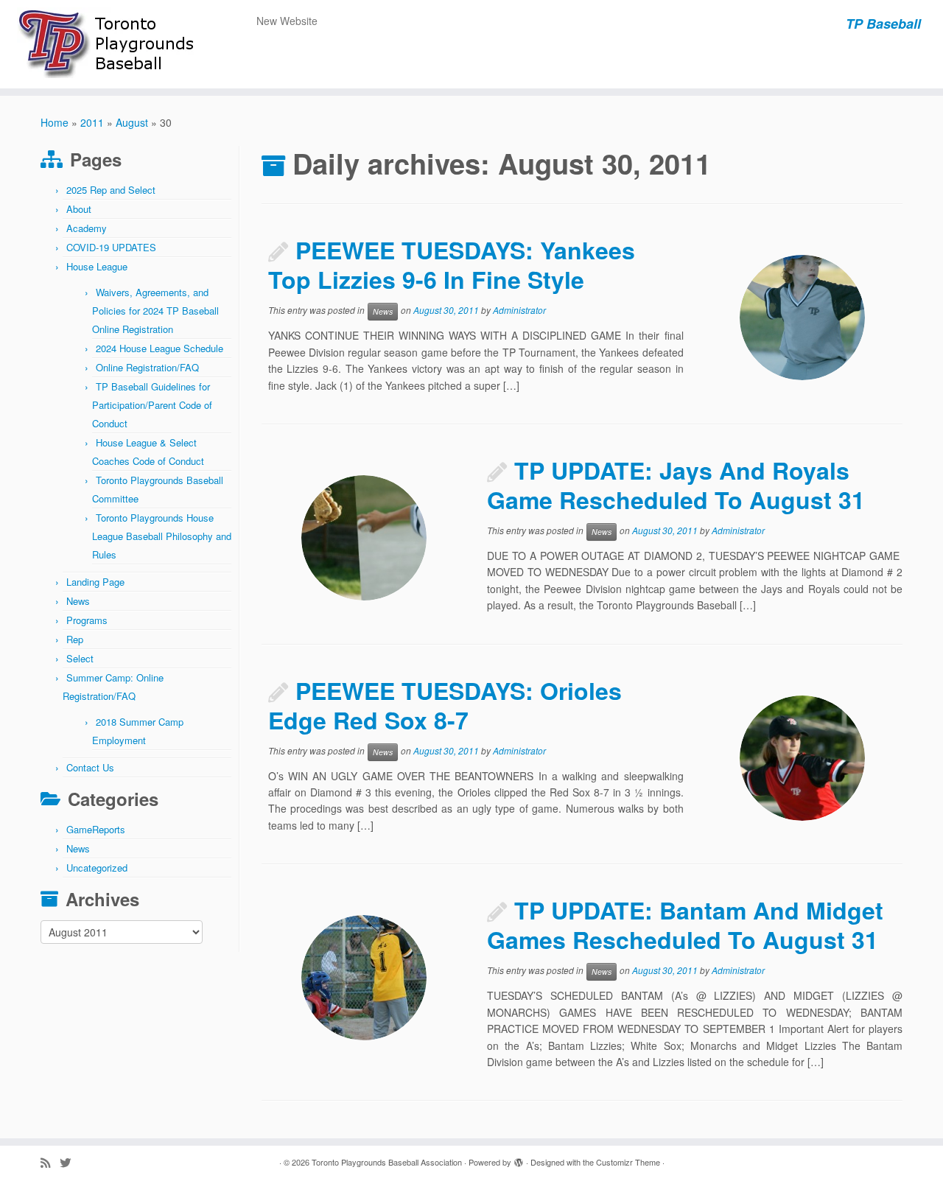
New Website (287, 20)
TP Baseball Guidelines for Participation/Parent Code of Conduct (152, 404)
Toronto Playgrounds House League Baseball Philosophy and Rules (161, 536)
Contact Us (90, 767)
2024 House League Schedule (159, 348)
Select (80, 658)
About (78, 209)
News (78, 601)
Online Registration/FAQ (147, 367)
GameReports (95, 829)
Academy (86, 228)
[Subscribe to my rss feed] (50, 1162)
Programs (87, 620)
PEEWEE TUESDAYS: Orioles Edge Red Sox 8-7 (445, 705)
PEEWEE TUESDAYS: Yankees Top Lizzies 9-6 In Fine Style (451, 264)
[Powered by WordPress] (518, 1159)
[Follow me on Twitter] (70, 1162)
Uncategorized (96, 868)
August (132, 122)
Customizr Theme (628, 1162)
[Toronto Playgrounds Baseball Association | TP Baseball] (108, 44)
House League (96, 266)
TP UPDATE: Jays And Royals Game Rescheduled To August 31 (676, 484)
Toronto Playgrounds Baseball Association (387, 1162)
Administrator (519, 310)
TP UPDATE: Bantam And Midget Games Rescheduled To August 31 (685, 924)
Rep (74, 639)
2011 (92, 122)
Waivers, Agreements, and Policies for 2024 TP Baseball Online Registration (155, 310)
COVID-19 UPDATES (111, 247)
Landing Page (95, 582)
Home (55, 122)
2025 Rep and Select (110, 190)
